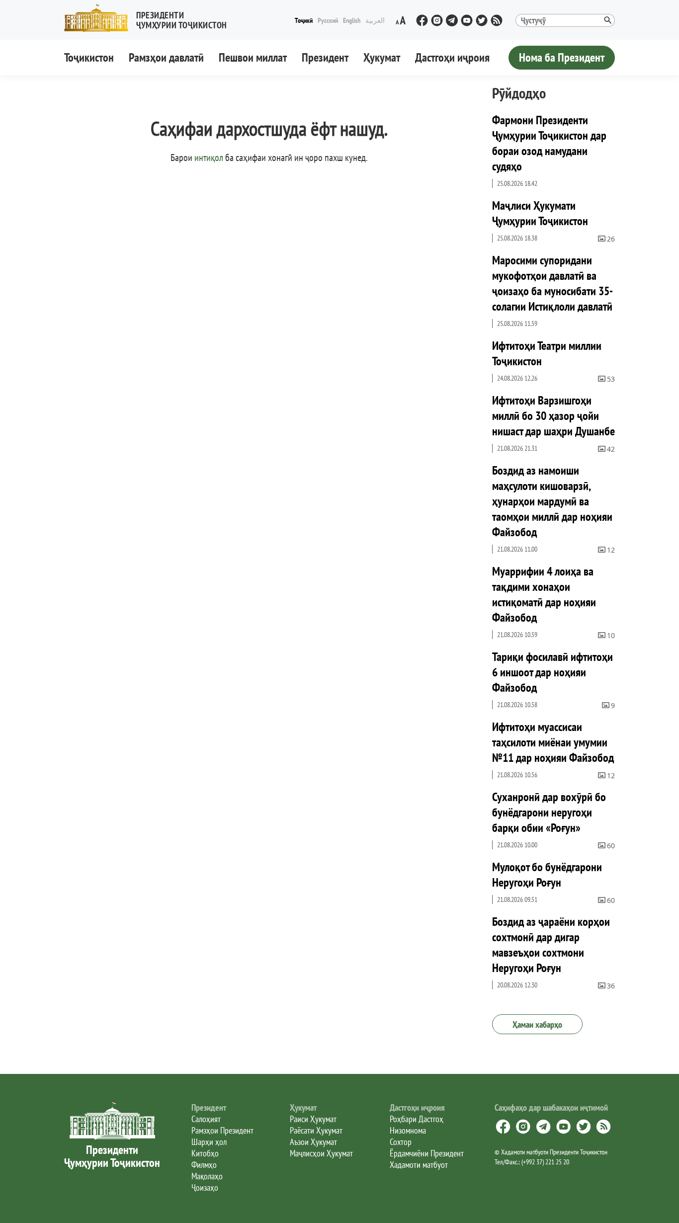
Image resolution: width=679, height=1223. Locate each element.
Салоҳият (206, 1119)
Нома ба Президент (561, 57)
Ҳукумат (381, 57)
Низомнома (408, 1130)
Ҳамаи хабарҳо (537, 1024)
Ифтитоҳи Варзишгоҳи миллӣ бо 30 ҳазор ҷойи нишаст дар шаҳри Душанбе (553, 416)
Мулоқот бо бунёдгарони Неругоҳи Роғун (547, 874)
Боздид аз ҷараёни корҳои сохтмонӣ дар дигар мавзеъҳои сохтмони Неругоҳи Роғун (551, 945)
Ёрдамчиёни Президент (427, 1153)
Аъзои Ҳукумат (313, 1141)
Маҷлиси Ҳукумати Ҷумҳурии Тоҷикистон (540, 213)
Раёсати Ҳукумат (316, 1130)
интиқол (208, 157)
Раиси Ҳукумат (313, 1119)
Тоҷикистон (89, 57)
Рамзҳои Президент (222, 1130)
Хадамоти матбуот (419, 1164)
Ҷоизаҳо (204, 1187)
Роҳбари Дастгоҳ (416, 1119)
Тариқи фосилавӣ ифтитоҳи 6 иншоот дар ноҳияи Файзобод (552, 672)
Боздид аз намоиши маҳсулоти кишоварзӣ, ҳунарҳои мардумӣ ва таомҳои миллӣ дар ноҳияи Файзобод (552, 501)
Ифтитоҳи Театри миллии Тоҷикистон (546, 353)
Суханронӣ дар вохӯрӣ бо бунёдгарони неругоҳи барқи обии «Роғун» (549, 812)
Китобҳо (205, 1153)
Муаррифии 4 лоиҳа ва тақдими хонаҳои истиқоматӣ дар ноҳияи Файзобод (544, 594)
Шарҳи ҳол (209, 1141)
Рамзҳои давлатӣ (166, 57)
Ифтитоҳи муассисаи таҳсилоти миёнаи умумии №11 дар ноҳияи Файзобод (553, 742)
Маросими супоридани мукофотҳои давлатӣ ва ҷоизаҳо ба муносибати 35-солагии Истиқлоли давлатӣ (552, 283)
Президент (325, 57)
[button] (149, 18)
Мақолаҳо (207, 1176)
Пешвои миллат (253, 57)
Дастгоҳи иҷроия (452, 57)
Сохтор (401, 1141)
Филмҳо (204, 1164)
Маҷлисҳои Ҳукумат (321, 1153)
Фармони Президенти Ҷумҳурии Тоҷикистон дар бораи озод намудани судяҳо (549, 143)
